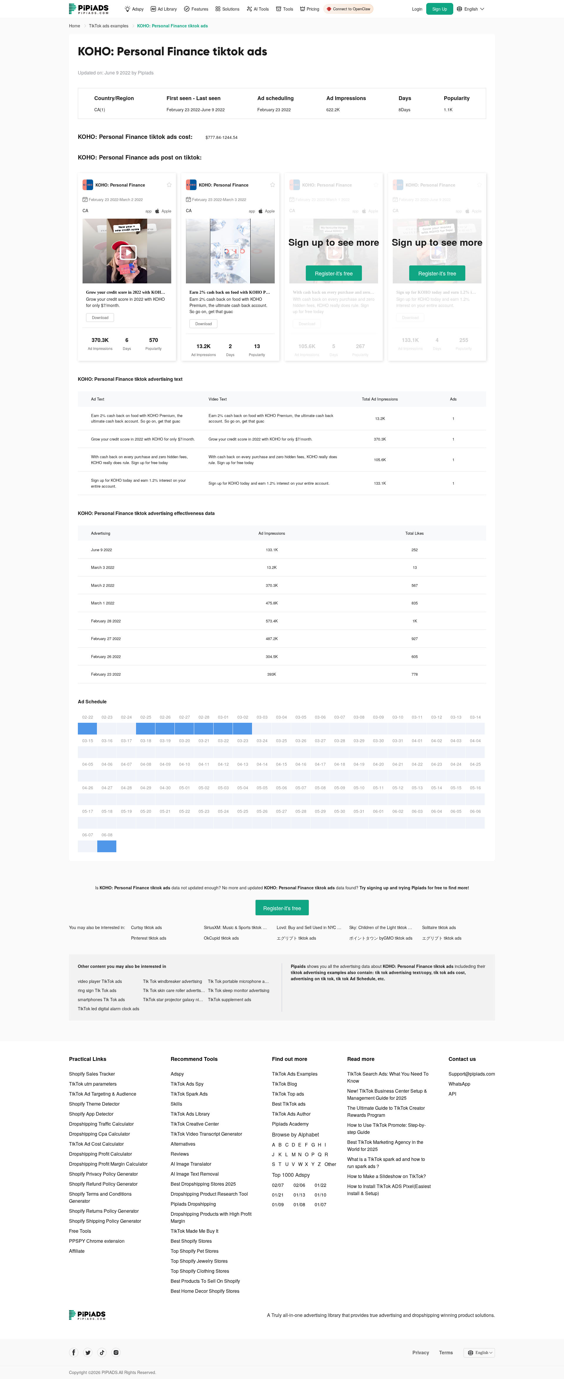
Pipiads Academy (290, 1123)
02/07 (278, 1185)
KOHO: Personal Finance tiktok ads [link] (172, 26)
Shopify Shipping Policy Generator (105, 1220)
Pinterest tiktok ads (148, 938)
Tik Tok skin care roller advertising (175, 990)
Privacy (420, 1352)
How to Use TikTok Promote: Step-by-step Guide (386, 1128)
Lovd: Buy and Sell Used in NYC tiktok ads (313, 927)
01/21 (278, 1194)
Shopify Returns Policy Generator (104, 1210)
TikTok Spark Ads (189, 1093)
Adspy (177, 1073)
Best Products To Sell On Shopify (205, 1280)
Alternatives (183, 1143)
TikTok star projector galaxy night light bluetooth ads (175, 999)
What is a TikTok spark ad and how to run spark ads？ (386, 1162)
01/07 (320, 1204)
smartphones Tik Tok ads (101, 999)
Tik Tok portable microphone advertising (240, 981)
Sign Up (439, 9)
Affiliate (77, 1250)
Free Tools (80, 1230)
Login (417, 9)
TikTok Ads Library (190, 1113)
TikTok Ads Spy (187, 1083)
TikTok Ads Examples (295, 1073)
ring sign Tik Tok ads (97, 990)
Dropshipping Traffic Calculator (101, 1123)
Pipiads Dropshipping (193, 1203)
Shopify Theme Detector (94, 1103)
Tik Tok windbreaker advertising (172, 981)
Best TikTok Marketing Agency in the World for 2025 (385, 1145)
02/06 (299, 1185)
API (452, 1093)
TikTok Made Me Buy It (194, 1230)
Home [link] (75, 26)
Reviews (180, 1153)
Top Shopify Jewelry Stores (199, 1260)
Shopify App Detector (91, 1113)
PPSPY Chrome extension (97, 1240)
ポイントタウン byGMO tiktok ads (380, 938)
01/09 (278, 1204)
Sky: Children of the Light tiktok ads (382, 927)
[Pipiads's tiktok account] (102, 1352)
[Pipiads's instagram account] (116, 1352)
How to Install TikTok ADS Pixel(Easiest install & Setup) (389, 1190)
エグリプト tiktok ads (296, 938)
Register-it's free (334, 273)
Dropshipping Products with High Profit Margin (211, 1217)
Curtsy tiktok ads (146, 927)
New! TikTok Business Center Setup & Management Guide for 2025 (387, 1094)
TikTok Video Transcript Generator (206, 1133)
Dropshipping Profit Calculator (100, 1153)
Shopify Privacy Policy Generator (103, 1173)
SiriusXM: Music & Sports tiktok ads (236, 927)
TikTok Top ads (288, 1093)
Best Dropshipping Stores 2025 (203, 1183)
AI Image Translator (191, 1163)
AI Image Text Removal (195, 1173)
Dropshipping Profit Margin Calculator (108, 1163)
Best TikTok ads (289, 1103)
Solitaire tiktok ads (439, 927)
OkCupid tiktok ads (221, 938)
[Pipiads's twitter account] (88, 1352)
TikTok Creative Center (195, 1123)
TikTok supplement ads (229, 999)
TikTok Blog (284, 1083)
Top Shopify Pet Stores (195, 1250)
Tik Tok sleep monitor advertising (238, 990)
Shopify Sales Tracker (92, 1073)
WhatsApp (459, 1083)
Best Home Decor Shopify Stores (205, 1290)
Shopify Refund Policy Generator (103, 1183)
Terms (446, 1352)
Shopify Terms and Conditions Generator (100, 1197)
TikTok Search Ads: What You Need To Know (388, 1077)
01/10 (320, 1194)
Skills (176, 1103)
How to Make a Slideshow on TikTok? (386, 1176)
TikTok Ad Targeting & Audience (102, 1093)
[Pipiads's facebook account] (73, 1352)
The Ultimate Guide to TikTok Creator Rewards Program (386, 1111)
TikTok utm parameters (93, 1083)
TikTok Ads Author (291, 1113)
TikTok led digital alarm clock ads (108, 1008)
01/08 (299, 1204)
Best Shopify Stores (191, 1240)
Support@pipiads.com (472, 1073)
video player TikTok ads (100, 981)
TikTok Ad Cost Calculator (96, 1143)
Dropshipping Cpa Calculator (99, 1133)
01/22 (320, 1185)
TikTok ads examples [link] (109, 26)
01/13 (299, 1194)
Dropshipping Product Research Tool (209, 1193)
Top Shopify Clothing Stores (200, 1270)
